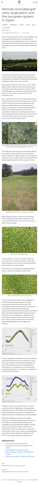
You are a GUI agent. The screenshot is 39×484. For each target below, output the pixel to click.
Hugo (19, 481)
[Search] (34, 2)
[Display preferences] (37, 2)
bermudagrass (13, 24)
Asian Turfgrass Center (15, 480)
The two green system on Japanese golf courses (20, 456)
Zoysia (33, 24)
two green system (26, 84)
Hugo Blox (35, 480)
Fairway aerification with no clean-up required (13, 465)
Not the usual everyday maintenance (17, 443)
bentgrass (5, 24)
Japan (27, 24)
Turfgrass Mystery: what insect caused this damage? (15, 471)
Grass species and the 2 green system (17, 450)
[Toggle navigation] (2, 2)
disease (21, 24)
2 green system (6, 27)
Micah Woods (6, 30)
